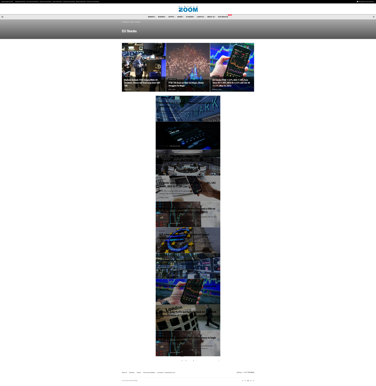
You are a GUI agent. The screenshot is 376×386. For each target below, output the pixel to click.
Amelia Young (165, 197)
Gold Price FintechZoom (45, 1)
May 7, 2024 (172, 89)
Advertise (131, 372)
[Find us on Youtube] (248, 380)
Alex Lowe (164, 171)
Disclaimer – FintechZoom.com (166, 372)
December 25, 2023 (175, 249)
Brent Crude (128, 76)
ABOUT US (211, 17)
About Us (124, 372)
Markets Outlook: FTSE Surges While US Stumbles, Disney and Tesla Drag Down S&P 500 (142, 83)
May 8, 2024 (128, 89)
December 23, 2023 (175, 275)
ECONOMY (190, 17)
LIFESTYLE (200, 17)
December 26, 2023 (175, 117)
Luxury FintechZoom (57, 1)
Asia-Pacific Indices (166, 282)
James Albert (165, 117)
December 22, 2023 (175, 352)
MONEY (180, 17)
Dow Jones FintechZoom (32, 1)
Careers (139, 372)
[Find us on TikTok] (250, 381)
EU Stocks (216, 76)
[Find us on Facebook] (242, 380)
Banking (162, 231)
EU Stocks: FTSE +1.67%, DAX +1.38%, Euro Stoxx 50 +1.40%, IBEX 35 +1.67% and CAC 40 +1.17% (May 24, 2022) (231, 83)
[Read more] (214, 117)
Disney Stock (172, 79)
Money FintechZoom (81, 1)
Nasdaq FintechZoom (20, 1)
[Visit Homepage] (188, 9)
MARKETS (151, 17)
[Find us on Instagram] (253, 380)
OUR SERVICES (223, 16)
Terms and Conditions (149, 372)
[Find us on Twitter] (245, 380)
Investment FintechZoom (69, 1)
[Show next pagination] (218, 360)
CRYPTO (171, 17)
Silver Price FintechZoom (93, 1)
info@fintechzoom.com (366, 1)
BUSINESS (161, 17)
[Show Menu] (2, 17)
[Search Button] (374, 16)
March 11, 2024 (217, 89)
